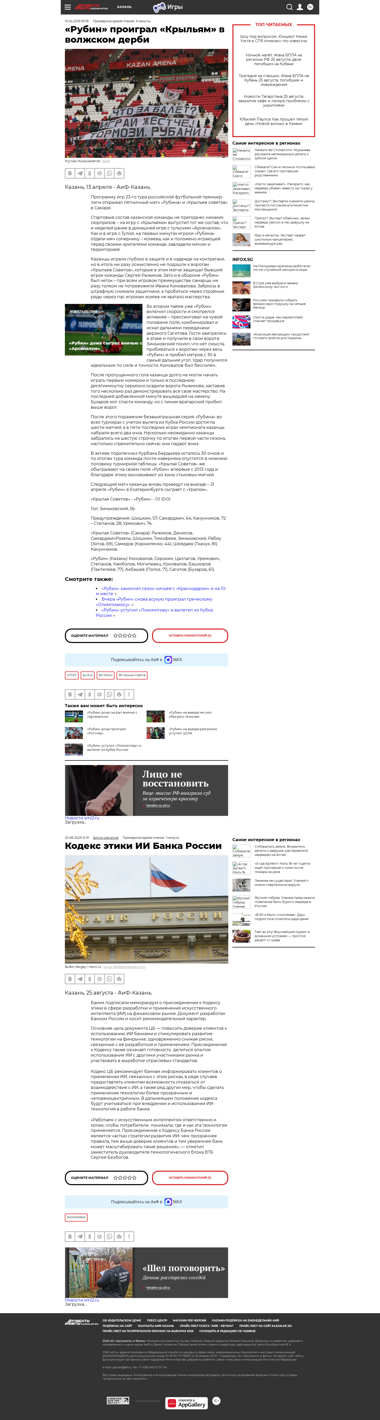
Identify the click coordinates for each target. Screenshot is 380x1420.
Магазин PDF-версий (189, 1320)
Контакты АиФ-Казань (156, 1326)
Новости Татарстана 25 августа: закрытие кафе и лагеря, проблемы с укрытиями (273, 101)
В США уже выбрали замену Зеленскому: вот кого (275, 285)
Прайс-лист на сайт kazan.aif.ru (265, 1326)
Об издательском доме (122, 1320)
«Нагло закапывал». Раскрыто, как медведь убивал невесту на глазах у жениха (284, 188)
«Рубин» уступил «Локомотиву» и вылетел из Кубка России (114, 748)
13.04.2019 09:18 (77, 21)
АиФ (106, 161)
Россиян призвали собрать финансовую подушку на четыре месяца (279, 303)
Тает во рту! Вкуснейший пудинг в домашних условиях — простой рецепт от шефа (282, 936)
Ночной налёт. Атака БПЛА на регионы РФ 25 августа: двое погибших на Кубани (274, 59)
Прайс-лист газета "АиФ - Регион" (206, 1326)
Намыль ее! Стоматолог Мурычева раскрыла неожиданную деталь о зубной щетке (282, 154)
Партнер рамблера (147, 1400)
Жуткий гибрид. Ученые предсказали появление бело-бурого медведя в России (285, 902)
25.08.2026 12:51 (77, 838)
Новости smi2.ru (82, 818)
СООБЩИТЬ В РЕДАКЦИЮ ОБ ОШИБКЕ (227, 1331)
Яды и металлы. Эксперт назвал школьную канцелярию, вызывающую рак (280, 239)
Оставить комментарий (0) (190, 635)
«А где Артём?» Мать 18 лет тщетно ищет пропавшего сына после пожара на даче (283, 868)
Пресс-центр (157, 1320)
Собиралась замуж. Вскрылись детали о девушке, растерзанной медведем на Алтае (281, 850)
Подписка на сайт (117, 1326)
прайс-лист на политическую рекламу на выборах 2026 (148, 1331)
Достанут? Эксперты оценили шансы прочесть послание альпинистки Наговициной (285, 205)
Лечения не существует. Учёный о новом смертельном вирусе (282, 883)
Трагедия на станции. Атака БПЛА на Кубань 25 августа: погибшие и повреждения (274, 80)
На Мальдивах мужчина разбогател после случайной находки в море (282, 268)
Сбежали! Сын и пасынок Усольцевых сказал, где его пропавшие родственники (285, 171)
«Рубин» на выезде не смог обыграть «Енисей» (190, 715)
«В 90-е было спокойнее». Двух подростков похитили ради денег (282, 917)
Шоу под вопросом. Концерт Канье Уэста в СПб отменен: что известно (273, 38)
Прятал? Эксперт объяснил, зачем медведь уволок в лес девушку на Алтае (282, 222)
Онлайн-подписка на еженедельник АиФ (245, 1320)
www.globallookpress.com (125, 967)
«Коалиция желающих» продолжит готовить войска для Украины (281, 336)
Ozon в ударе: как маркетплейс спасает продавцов (278, 319)
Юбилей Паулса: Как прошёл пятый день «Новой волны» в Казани (274, 121)
